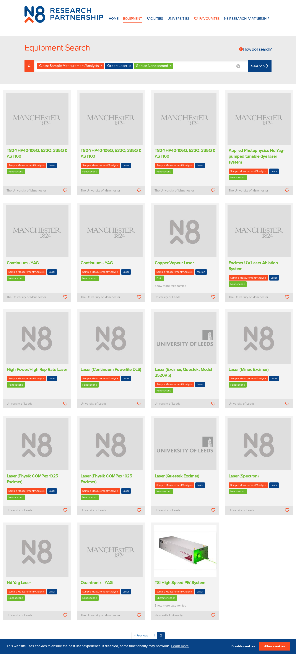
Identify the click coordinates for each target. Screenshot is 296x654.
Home (114, 18)
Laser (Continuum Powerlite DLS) (111, 369)
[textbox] (176, 66)
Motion (201, 271)
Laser (52, 165)
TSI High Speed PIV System (180, 582)
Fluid (159, 278)
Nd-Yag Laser (19, 582)
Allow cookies (274, 646)
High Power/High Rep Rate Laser (37, 369)
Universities (178, 18)
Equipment (132, 18)
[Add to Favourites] (65, 190)
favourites (209, 18)
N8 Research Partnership (246, 18)
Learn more (180, 646)
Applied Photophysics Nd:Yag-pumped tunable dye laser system (256, 156)
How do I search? (257, 49)
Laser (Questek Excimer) (177, 476)
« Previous (141, 635)
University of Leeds (168, 297)
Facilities (154, 18)
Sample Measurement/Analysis (26, 165)
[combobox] (153, 66)
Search (258, 66)
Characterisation (166, 597)
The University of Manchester (26, 190)
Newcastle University (169, 615)
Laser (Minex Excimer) (248, 369)
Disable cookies (243, 646)
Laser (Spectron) (244, 476)
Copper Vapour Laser (174, 263)
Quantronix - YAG (96, 582)
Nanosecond (15, 171)
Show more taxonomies (170, 286)
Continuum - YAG (23, 263)
